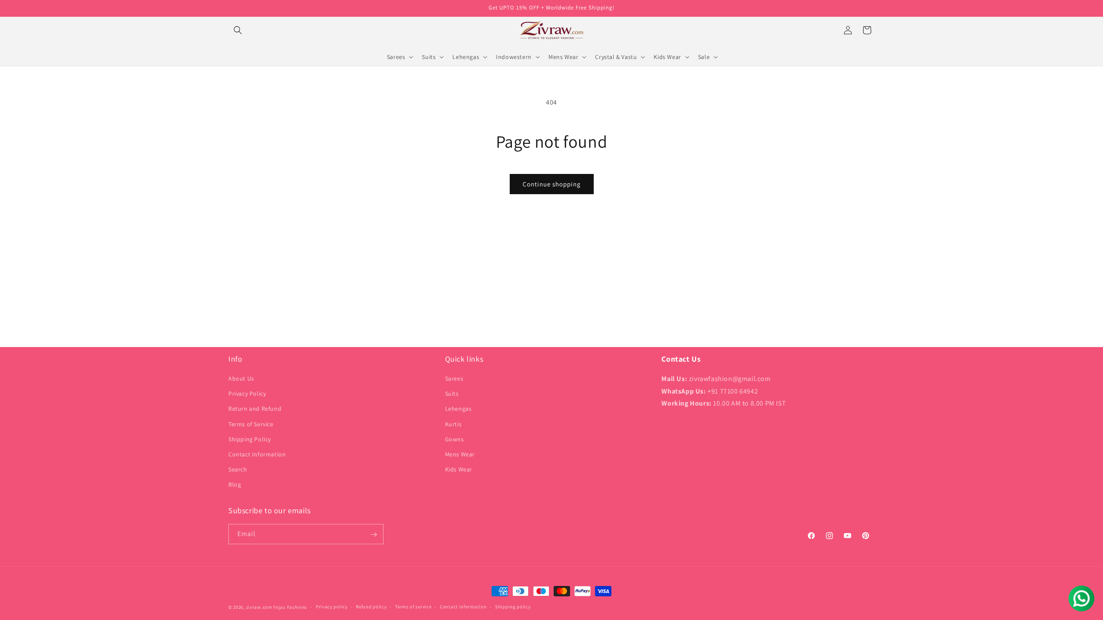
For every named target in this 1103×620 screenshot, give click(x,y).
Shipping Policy (249, 439)
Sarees (454, 379)
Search (237, 470)
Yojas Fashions (290, 607)
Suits (452, 394)
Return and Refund (254, 409)
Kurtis (453, 424)
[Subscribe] (373, 534)
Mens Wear (460, 455)
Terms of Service (251, 424)
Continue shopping (552, 184)
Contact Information (257, 455)
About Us (241, 379)
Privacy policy (332, 607)
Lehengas (458, 409)
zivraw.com (259, 607)
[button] (237, 30)
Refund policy (371, 607)
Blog (234, 485)
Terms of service (413, 607)
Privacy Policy (247, 394)
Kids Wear (458, 470)
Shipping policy (513, 607)
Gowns (454, 439)
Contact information (463, 607)
